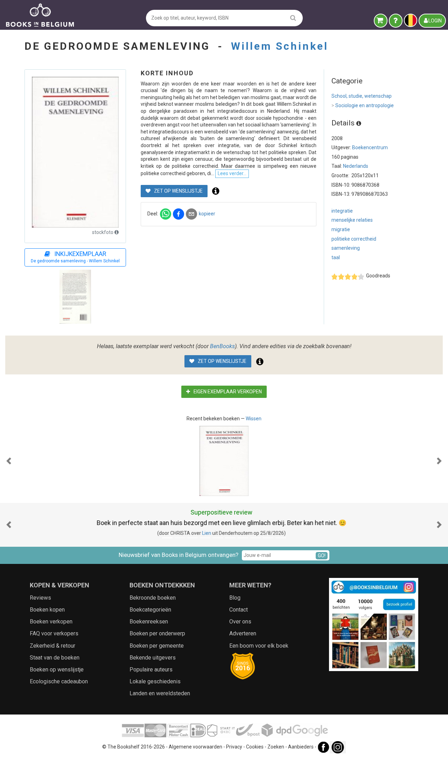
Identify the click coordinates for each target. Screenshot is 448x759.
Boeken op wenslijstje (57, 669)
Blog (234, 597)
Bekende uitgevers (153, 657)
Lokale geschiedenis (155, 681)
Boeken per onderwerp (157, 633)
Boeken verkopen (51, 621)
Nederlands (355, 166)
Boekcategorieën (150, 609)
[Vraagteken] (395, 21)
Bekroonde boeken (153, 597)
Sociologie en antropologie (362, 105)
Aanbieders (301, 747)
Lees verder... (232, 173)
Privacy (234, 747)
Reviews (40, 597)
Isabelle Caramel (228, 533)
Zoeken (275, 747)
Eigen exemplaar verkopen (227, 391)
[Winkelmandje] (380, 21)
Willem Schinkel (279, 46)
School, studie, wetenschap (361, 96)
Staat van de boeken (54, 657)
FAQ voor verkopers (54, 633)
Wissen (253, 418)
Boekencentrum (370, 147)
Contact (238, 609)
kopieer (207, 213)
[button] (9, 461)
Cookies (255, 747)
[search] (293, 18)
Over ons (240, 621)
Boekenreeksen (149, 621)
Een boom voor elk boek (258, 645)
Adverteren (242, 633)
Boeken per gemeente (157, 645)
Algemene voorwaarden (195, 747)
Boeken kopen (47, 609)
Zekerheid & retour (52, 645)
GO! (322, 555)
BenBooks (222, 346)
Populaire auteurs (151, 669)
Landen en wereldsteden (160, 693)
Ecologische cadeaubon (59, 681)
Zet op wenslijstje (178, 191)
